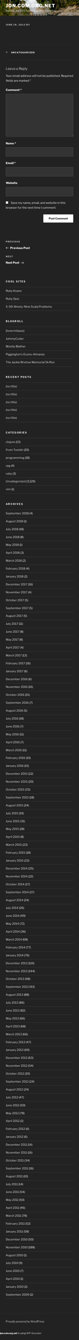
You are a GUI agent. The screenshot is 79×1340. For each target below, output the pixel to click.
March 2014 (14, 939)
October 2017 (15, 600)
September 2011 (17, 1168)
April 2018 (13, 552)
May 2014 (12, 923)
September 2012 (17, 1081)
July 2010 (12, 1263)
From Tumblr (14, 450)
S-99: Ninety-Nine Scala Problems (29, 306)
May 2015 (12, 829)
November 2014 (17, 876)
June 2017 (12, 631)
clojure (10, 442)
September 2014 (17, 892)
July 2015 (12, 813)
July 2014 (12, 908)
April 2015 (13, 837)
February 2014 (15, 947)
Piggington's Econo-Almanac (25, 354)
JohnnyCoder (15, 338)
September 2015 (17, 797)
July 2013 (12, 1002)
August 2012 (14, 1089)
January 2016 (15, 766)
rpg (8, 465)
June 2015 (13, 821)
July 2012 (12, 1097)
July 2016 (12, 718)
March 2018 (14, 560)
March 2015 (14, 844)
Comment (14, 90)
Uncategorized (23, 52)
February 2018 (15, 568)
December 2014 (17, 868)
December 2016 (17, 679)
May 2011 (12, 1200)
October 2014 (15, 884)
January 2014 (15, 955)
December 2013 (17, 963)
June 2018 (13, 537)
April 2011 (12, 1208)
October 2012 (15, 1073)
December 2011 (16, 1144)
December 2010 (17, 1239)
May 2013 (12, 1018)
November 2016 (17, 687)
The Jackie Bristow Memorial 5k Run (30, 362)
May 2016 (12, 734)
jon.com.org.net (30, 5)
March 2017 (14, 655)
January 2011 (14, 1231)
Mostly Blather (16, 346)
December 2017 (16, 584)
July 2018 (12, 529)
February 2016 (15, 758)
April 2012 (13, 1121)
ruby (9, 473)
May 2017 (12, 639)
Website (11, 183)
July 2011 (12, 1184)
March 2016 (14, 750)
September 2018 (17, 513)
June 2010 (13, 1271)
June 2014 (13, 916)
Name (11, 143)
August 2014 (14, 900)
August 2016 (14, 710)
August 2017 (14, 616)
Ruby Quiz (12, 299)
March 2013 (14, 1034)
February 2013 (15, 1042)
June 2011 (12, 1192)
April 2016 (13, 742)
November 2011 (16, 1152)
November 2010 (17, 1247)
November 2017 (16, 592)
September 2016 (17, 702)
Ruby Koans (14, 291)
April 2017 (13, 647)
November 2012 (16, 1065)
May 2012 (12, 1113)
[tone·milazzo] (15, 331)
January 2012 (14, 1137)
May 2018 (12, 545)
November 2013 (17, 971)
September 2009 (17, 1294)
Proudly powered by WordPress (25, 1321)
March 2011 (13, 1215)
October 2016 (15, 695)
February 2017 (15, 663)
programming (15, 458)
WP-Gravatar (33, 1333)
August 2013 (14, 994)
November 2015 (17, 781)
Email (11, 163)
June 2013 (13, 1010)
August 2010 (14, 1255)
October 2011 (15, 1160)
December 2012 (16, 1058)
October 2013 (15, 979)
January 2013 (15, 1050)
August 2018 (14, 521)
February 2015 (15, 852)
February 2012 (15, 1129)
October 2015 (15, 789)
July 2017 (12, 624)
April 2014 (13, 931)
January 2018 (15, 576)
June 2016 (13, 726)
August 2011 (14, 1176)
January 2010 (15, 1286)
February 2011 (15, 1223)
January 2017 (14, 671)
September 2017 (17, 608)
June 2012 (12, 1105)
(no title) (11, 386)
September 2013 (17, 987)
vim (8, 489)
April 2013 (13, 1026)
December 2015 (17, 773)
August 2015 (14, 805)
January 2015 (15, 860)
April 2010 (13, 1279)
